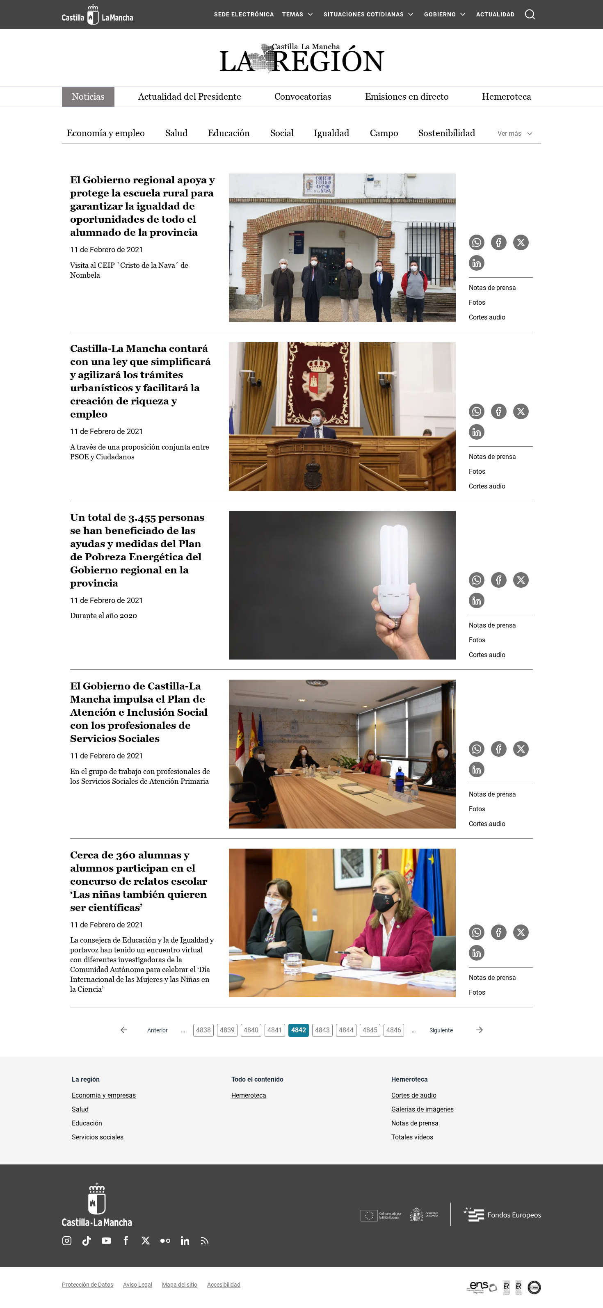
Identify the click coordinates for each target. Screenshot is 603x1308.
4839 (227, 1030)
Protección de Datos (87, 1284)
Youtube (106, 1241)
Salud (176, 133)
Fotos (477, 302)
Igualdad (331, 133)
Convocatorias (302, 96)
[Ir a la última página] (472, 1030)
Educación (229, 133)
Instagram (67, 1241)
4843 (322, 1030)
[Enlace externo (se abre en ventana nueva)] (503, 1287)
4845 (370, 1030)
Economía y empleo (106, 133)
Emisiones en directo (407, 96)
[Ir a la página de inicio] (97, 14)
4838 (203, 1030)
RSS (205, 1241)
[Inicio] (173, 1204)
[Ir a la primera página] (130, 1030)
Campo (384, 133)
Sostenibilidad (446, 133)
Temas (293, 14)
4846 (393, 1030)
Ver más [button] (509, 133)
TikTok (86, 1241)
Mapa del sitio (179, 1284)
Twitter (145, 1241)
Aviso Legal (137, 1284)
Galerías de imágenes (422, 1109)
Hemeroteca (506, 96)
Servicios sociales (97, 1137)
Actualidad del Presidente (189, 96)
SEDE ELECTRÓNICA (244, 14)
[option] (106, 133)
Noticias (88, 96)
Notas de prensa (492, 288)
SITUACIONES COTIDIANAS (364, 14)
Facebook (126, 1241)
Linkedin (185, 1241)
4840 (251, 1030)
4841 (274, 1030)
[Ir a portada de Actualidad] (301, 60)
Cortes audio (487, 317)
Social (282, 133)
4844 (346, 1030)
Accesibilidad (223, 1284)
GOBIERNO (440, 14)
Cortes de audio (413, 1095)
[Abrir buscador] (530, 14)
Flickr (165, 1241)
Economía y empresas (104, 1095)
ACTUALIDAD (495, 14)
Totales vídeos (412, 1137)
